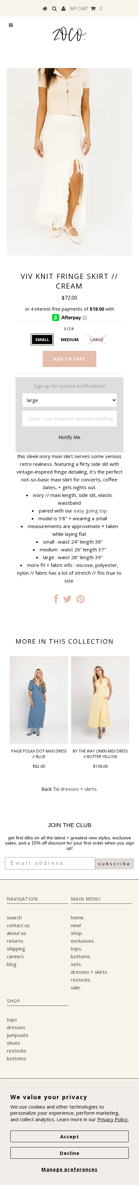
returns (15, 941)
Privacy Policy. (113, 1119)
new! (76, 925)
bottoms (16, 1058)
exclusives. (83, 941)
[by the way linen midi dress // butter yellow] (100, 742)
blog (11, 964)
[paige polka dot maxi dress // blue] (39, 742)
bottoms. (81, 956)
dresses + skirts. (79, 789)
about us (16, 933)
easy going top (90, 510)
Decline (70, 1153)
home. (77, 917)
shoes (13, 1043)
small (42, 339)
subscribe (114, 863)
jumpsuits (17, 1035)
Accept (69, 1136)
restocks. (81, 979)
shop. (77, 933)
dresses (16, 1027)
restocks (16, 1050)
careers (15, 956)
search (14, 917)
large (96, 339)
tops (12, 1019)
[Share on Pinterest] (80, 600)
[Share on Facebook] (56, 600)
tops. (76, 948)
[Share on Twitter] (67, 600)
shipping (16, 948)
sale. (76, 987)
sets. (76, 964)
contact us (18, 925)
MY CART (86, 9)
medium (70, 339)
